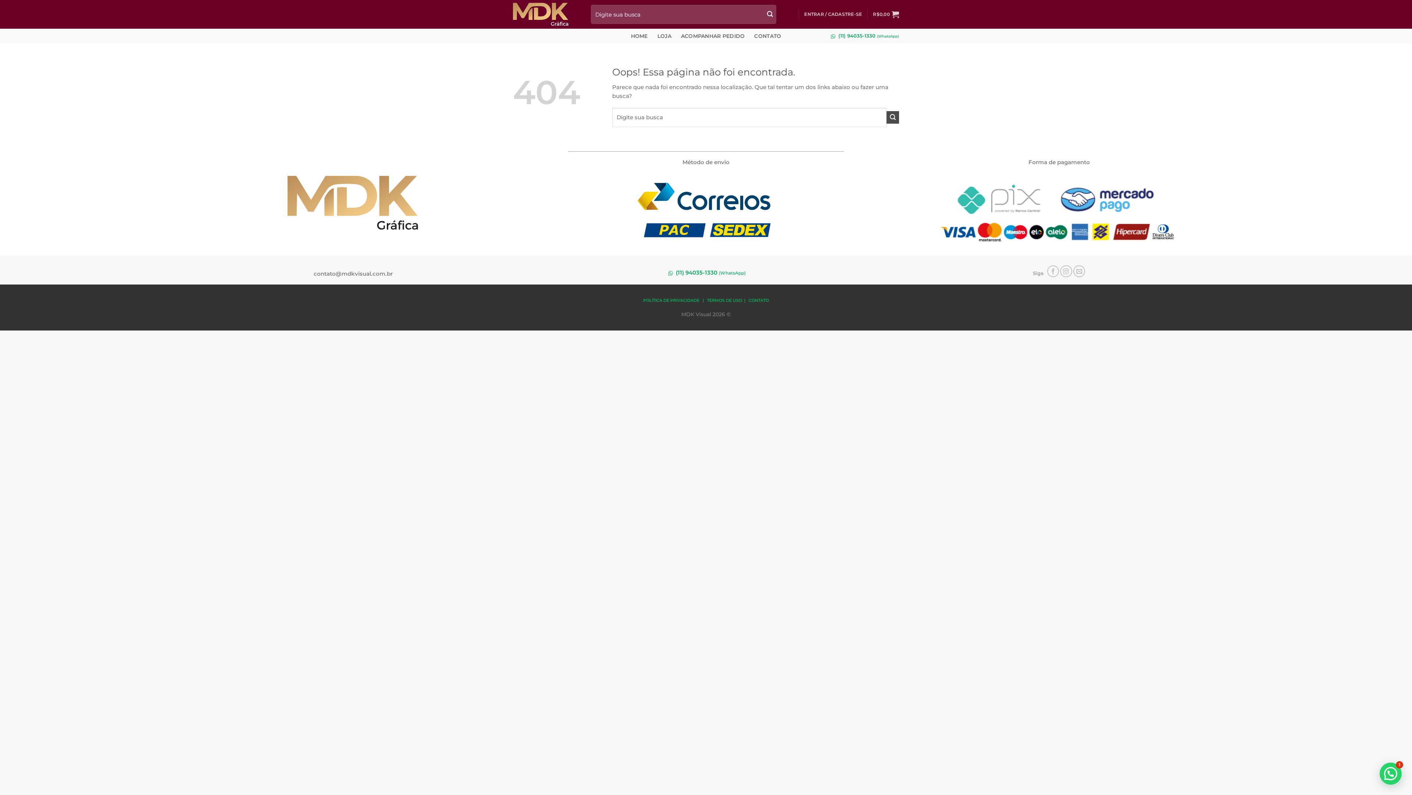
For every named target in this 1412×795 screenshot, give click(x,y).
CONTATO (759, 300)
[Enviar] (770, 14)
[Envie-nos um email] (1079, 271)
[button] (833, 14)
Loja (664, 36)
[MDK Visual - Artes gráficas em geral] (546, 14)
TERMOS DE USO (724, 300)
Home (639, 36)
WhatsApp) (888, 36)
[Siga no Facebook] (1053, 271)
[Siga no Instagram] (1066, 271)
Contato (767, 36)
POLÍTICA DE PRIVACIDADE (671, 300)
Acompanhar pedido (713, 36)
